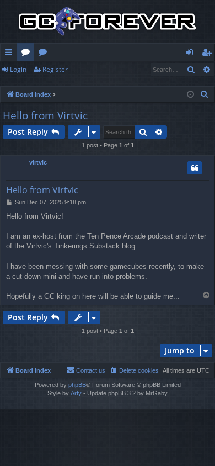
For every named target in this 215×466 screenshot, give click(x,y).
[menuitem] (204, 94)
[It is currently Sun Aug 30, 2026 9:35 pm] (190, 94)
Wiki (45, 54)
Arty (76, 393)
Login (18, 69)
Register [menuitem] (209, 54)
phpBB (77, 385)
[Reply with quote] (194, 167)
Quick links (10, 54)
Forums (28, 54)
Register (55, 69)
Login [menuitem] (191, 54)
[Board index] (107, 21)
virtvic (38, 162)
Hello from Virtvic (45, 115)
